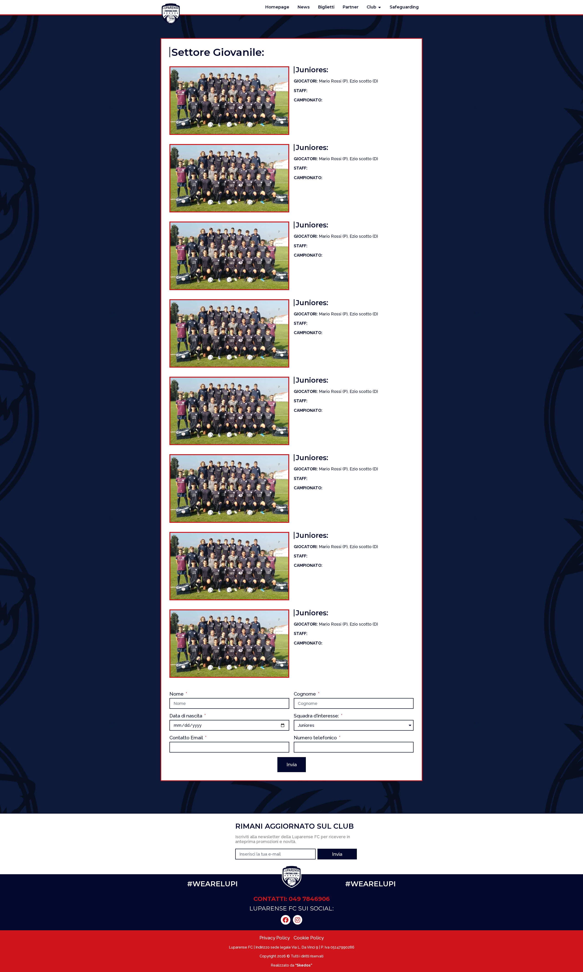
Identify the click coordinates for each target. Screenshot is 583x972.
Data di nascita (186, 716)
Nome (177, 694)
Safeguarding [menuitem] (404, 7)
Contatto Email (186, 737)
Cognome (305, 694)
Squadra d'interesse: (317, 716)
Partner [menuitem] (350, 7)
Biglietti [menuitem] (326, 7)
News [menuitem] (303, 7)
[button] (379, 7)
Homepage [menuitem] (277, 7)
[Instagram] (297, 920)
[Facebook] (285, 920)
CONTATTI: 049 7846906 (291, 898)
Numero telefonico (316, 737)
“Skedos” (303, 965)
